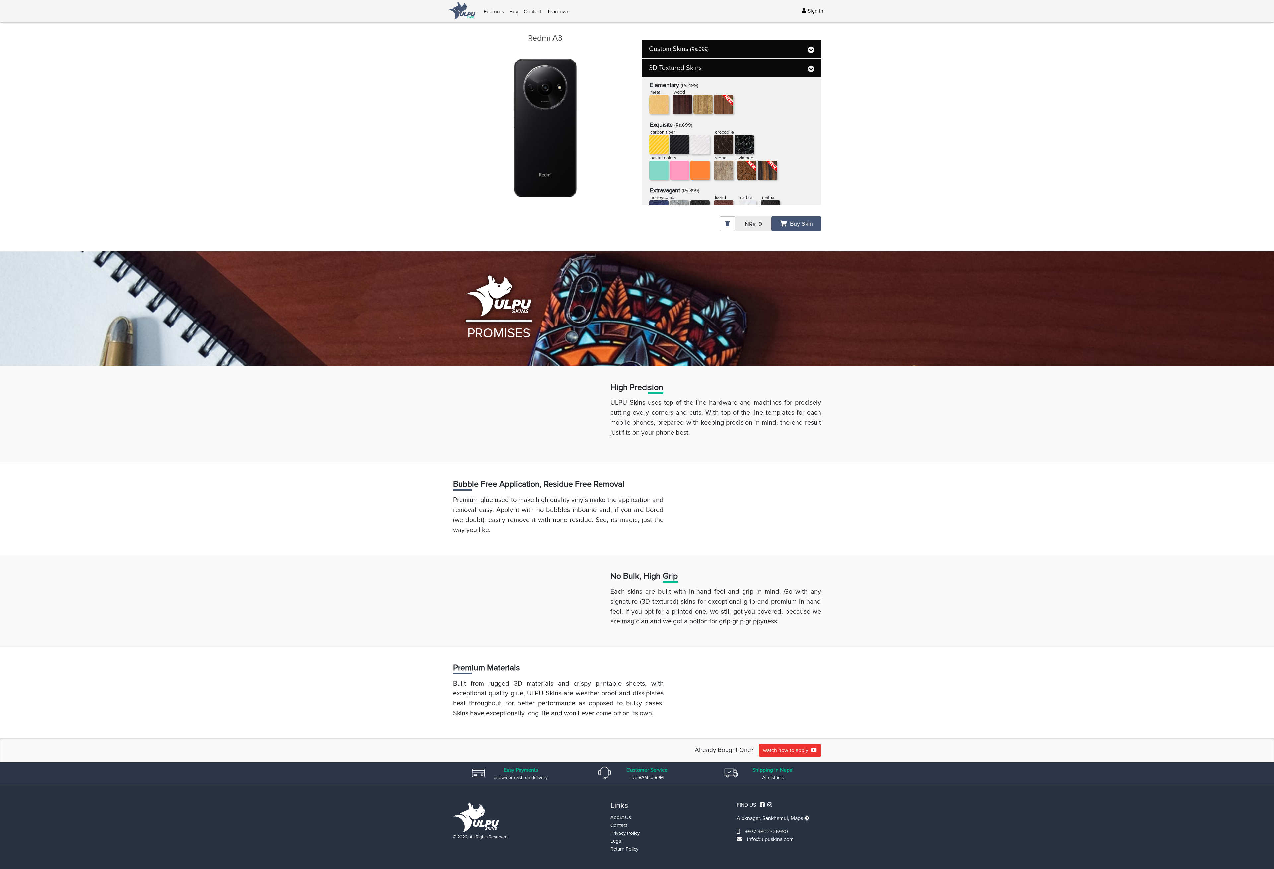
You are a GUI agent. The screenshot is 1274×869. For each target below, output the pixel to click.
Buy (513, 11)
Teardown (558, 11)
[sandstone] (723, 170)
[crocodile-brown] (723, 144)
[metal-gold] (659, 104)
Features (494, 11)
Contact (533, 11)
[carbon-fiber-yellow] (659, 144)
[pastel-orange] (700, 170)
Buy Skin (800, 223)
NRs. (753, 224)
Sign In (814, 11)
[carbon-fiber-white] (700, 144)
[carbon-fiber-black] (679, 144)
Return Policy (624, 849)
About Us (620, 817)
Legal (616, 841)
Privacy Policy (625, 833)
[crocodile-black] (744, 144)
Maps (797, 818)
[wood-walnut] (703, 104)
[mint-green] (659, 170)
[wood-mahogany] (682, 104)
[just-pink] (679, 170)
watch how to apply (787, 750)
